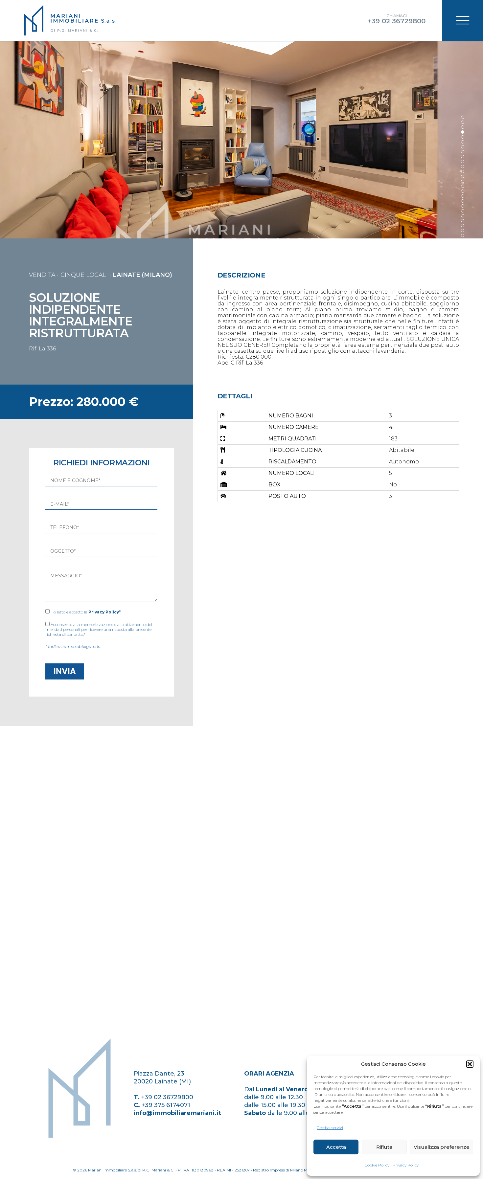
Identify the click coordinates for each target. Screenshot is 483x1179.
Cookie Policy (377, 1165)
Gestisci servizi (330, 1127)
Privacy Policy (406, 1165)
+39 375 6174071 (166, 1105)
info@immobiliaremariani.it (177, 1113)
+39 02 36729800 (167, 1097)
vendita (42, 274)
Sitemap (61, 1143)
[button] (470, 1064)
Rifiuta (384, 1147)
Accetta (336, 1147)
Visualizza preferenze (442, 1147)
